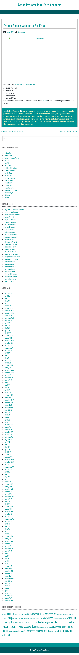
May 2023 (7, 387)
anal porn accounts (28, 111)
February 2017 (9, 566)
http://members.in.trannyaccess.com (24, 84)
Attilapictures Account (11, 244)
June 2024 (7, 355)
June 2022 (7, 415)
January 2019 (8, 509)
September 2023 (9, 377)
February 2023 (9, 395)
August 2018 (8, 521)
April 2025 (8, 330)
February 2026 (9, 308)
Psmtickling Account (10, 279)
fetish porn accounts (64, 618)
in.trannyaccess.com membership (12, 116)
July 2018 (7, 524)
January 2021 (8, 457)
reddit (5, 630)
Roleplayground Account (11, 259)
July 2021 (7, 442)
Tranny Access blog (17, 121)
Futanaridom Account (10, 237)
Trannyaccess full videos (59, 121)
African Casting (9, 153)
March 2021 (8, 452)
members (54, 622)
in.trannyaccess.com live (63, 113)
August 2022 (8, 410)
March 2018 (8, 534)
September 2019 (9, 496)
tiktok (22, 631)
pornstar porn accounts (46, 627)
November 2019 (9, 491)
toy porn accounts (53, 631)
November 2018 (9, 514)
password (18, 626)
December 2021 (9, 430)
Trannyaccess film (28, 121)
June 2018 (7, 526)
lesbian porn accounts (32, 623)
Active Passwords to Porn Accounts (39, 4)
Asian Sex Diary (9, 155)
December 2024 (9, 340)
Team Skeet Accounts (11, 190)
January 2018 (8, 539)
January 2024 (8, 368)
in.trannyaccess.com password (32, 116)
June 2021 (7, 444)
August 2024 (8, 350)
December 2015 (9, 601)
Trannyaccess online (27, 124)
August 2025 (8, 321)
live (39, 622)
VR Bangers (8, 195)
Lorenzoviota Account (11, 222)
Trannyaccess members (13, 124)
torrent (45, 630)
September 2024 (9, 348)
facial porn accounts (18, 113)
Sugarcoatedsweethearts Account (14, 209)
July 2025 (7, 323)
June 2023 (7, 385)
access (4, 613)
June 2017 (7, 556)
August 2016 (8, 581)
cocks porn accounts (39, 618)
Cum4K (7, 163)
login (43, 622)
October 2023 (8, 375)
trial (60, 630)
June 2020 (7, 474)
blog (10, 618)
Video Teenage (9, 193)
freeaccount (21, 32)
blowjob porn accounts (28, 618)
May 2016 (7, 588)
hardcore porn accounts (31, 113)
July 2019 (7, 501)
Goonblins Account (10, 239)
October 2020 (8, 464)
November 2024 (9, 343)
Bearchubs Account (10, 271)
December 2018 (9, 511)
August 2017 (8, 551)
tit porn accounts (49, 119)
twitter (70, 630)
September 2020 (9, 467)
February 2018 (9, 536)
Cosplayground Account (11, 254)
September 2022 (9, 407)
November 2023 (9, 373)
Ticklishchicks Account (11, 281)
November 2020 (9, 462)
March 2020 (8, 482)
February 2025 (9, 335)
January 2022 (8, 427)
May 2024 (7, 358)
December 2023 (9, 370)
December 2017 (9, 541)
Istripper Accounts (10, 178)
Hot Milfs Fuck (8, 175)
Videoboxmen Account (11, 266)
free (70, 618)
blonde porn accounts (64, 111)
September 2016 (9, 578)
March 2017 (8, 563)
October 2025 (8, 316)
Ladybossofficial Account (11, 212)
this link (45, 100)
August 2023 (8, 380)
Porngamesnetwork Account (12, 257)
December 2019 (9, 489)
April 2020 (8, 479)
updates (5, 634)
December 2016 (9, 571)
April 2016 (7, 591)
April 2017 (7, 561)
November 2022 (9, 402)
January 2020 (8, 487)
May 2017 (7, 558)
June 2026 (7, 298)
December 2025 (9, 311)
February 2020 (9, 484)
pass (4, 626)
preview (55, 626)
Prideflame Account (10, 269)
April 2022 (8, 420)
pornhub (37, 626)
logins (48, 622)
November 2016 (9, 573)
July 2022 (7, 412)
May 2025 (7, 328)
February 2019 (9, 506)
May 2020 (7, 477)
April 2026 (8, 303)
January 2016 (8, 598)
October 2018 (8, 516)
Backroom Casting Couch (12, 158)
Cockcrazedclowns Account (12, 214)
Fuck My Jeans (8, 173)
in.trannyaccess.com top (65, 116)
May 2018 (7, 529)
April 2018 (7, 531)
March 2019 (8, 504)
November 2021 (9, 432)
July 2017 (7, 553)
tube (64, 630)
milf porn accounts (64, 623)
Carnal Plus (8, 160)
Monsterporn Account (11, 242)
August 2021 (8, 439)
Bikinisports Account (10, 252)
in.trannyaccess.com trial (10, 119)
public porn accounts (24, 119)
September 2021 (9, 437)
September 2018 (9, 519)
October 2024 (8, 345)
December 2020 (9, 459)
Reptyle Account (9, 217)
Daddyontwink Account (11, 276)
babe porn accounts (51, 111)
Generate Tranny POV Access (69, 131)
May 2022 (7, 417)
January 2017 (8, 568)
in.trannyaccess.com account (47, 113)
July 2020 (7, 472)
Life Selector (8, 183)
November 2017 (9, 543)
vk (9, 634)
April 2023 (8, 390)
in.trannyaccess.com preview (49, 116)
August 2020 (8, 469)
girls (11, 622)
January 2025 (8, 338)
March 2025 (8, 333)
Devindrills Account (10, 227)
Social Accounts (14, 111)
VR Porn (7, 198)
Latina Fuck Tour (9, 180)
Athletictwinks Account (11, 274)
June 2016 (7, 586)
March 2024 (8, 363)
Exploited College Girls (11, 168)
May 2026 (7, 301)
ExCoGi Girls (8, 165)
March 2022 (8, 422)
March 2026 (8, 306)
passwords (29, 626)
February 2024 (9, 365)
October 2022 (8, 405)
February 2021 (9, 454)
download (48, 618)
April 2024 (8, 360)
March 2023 (8, 392)
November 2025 (9, 313)
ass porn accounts (39, 111)
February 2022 (9, 425)
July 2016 (7, 583)
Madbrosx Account (10, 262)
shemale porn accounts (37, 119)
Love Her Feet (8, 185)
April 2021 (7, 449)
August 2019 (8, 499)
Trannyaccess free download (43, 121)
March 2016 (8, 593)
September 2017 (9, 548)
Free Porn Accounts (10, 170)
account (11, 613)
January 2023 (8, 397)
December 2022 (9, 400)
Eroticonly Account (10, 229)
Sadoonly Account (10, 232)
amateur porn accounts (20, 614)
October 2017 (8, 546)
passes (10, 626)
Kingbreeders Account (11, 219)
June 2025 (7, 325)
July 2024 (7, 353)
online (71, 622)
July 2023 (7, 382)
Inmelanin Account (10, 249)
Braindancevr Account (11, 234)
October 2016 (8, 576)
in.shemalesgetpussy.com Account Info (12, 131)
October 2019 (8, 494)
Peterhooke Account (10, 224)
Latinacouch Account (10, 247)
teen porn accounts (14, 631)
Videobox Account (10, 264)
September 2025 (9, 318)
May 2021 (7, 447)
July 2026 (7, 296)
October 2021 (8, 434)
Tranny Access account (62, 119)
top (40, 631)
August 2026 (8, 293)
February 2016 (9, 596)
